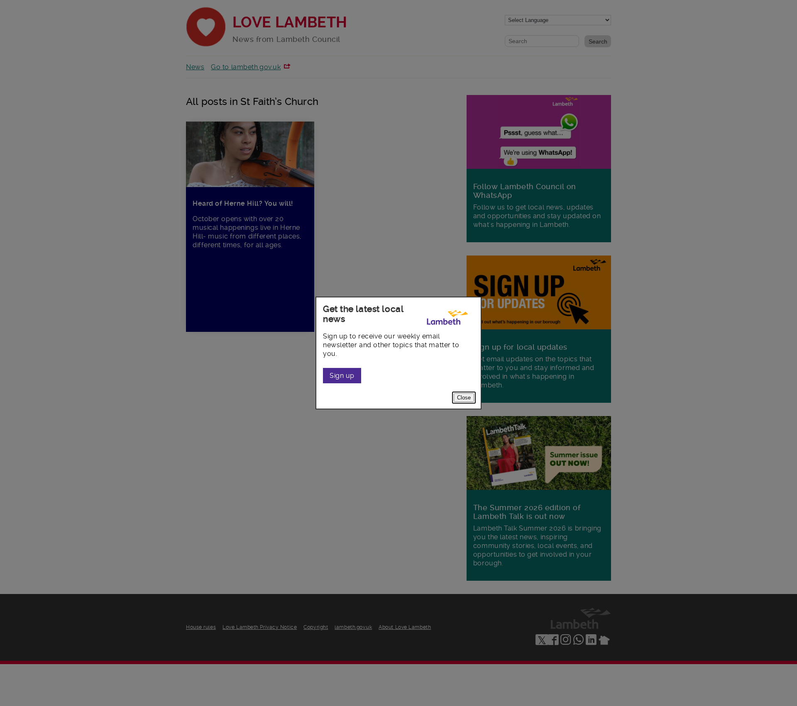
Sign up (342, 376)
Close (464, 397)
